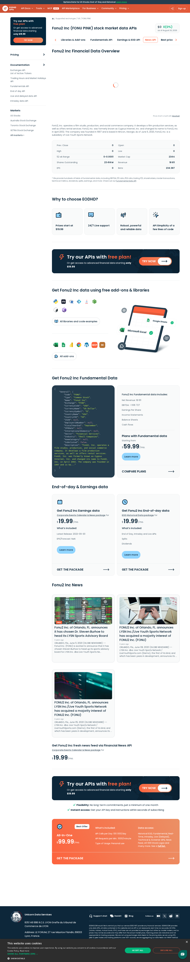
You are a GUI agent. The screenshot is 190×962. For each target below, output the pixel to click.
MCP (53, 8)
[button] (63, 953)
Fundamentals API (19, 86)
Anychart (176, 116)
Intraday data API (19, 100)
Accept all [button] (137, 950)
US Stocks (15, 115)
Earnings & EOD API (128, 40)
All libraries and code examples (78, 321)
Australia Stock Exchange (23, 120)
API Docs (25, 8)
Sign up (182, 8)
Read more (24, 951)
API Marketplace (71, 8)
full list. (162, 846)
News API (150, 40)
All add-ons (66, 356)
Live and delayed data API (23, 96)
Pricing (14, 54)
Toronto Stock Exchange (23, 125)
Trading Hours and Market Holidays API (28, 80)
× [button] (187, 942)
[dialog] (95, 950)
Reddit (117, 916)
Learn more (121, 2)
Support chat (100, 916)
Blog (131, 916)
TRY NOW (28, 40)
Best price (167, 40)
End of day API (17, 91)
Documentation (20, 65)
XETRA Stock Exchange (22, 130)
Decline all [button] (166, 950)
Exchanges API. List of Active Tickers (20, 72)
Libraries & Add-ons (73, 40)
